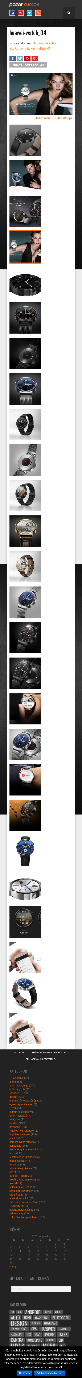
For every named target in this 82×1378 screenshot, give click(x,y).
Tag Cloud (19, 1053)
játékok (13, 1138)
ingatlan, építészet (19, 1134)
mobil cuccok (16, 1160)
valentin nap (16, 1213)
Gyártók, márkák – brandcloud (50, 1053)
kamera (17, 1340)
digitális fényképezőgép (23, 1100)
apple (48, 1312)
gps (34, 1329)
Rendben (24, 1373)
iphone (49, 1334)
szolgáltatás (16, 1194)
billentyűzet (41, 1317)
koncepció (15, 1145)
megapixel (33, 1346)
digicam (36, 1323)
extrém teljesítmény (20, 1111)
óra (11, 1172)
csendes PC (16, 1093)
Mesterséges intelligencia (24, 1157)
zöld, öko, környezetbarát (23, 1217)
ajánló (13, 1081)
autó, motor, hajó (18, 1085)
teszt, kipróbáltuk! (19, 1198)
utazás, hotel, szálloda (22, 1209)
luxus (12, 1153)
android (33, 1312)
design (13, 1096)
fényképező (50, 1323)
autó (15, 1317)
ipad (37, 1334)
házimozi (64, 1329)
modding (14, 1164)
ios (28, 1334)
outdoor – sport (18, 1175)
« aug (12, 1266)
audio (58, 1312)
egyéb (13, 1108)
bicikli (27, 1317)
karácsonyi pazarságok (22, 1142)
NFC (62, 1346)
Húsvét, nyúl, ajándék (21, 1130)
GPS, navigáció (18, 1115)
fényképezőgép (19, 1329)
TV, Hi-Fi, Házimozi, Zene (23, 1202)
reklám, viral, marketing (22, 1179)
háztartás (14, 1127)
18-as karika (16, 1078)
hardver (13, 1123)
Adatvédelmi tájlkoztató (50, 1373)
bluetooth (60, 1317)
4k (19, 1312)
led (61, 1340)
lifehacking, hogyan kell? (23, 1149)
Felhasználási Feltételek (41, 1059)
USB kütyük (16, 1206)
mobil (49, 1346)
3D (12, 1312)
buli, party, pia (17, 1089)
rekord (13, 1183)
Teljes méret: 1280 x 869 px (54, 118)
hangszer (14, 1119)
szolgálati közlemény (21, 1190)
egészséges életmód (21, 1104)
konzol (50, 1340)
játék (62, 1334)
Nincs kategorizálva (20, 1168)
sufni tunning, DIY (19, 1187)
